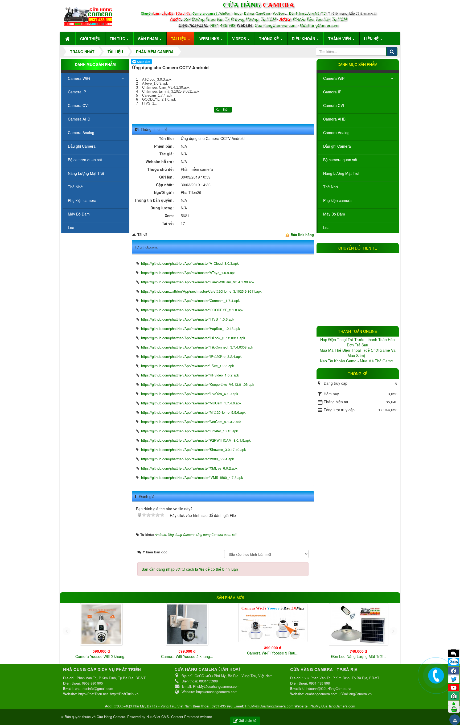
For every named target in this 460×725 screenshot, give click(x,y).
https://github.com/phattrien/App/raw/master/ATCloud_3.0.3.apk (190, 263)
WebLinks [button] (209, 38)
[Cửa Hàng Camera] (88, 15)
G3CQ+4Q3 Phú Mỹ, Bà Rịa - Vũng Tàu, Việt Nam (153, 706)
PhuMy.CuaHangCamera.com (332, 706)
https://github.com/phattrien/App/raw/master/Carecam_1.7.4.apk (190, 300)
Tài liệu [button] (179, 38)
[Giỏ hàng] (454, 708)
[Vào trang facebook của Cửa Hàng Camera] (453, 670)
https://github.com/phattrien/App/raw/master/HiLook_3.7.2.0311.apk (193, 337)
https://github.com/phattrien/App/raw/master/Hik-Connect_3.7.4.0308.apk (197, 347)
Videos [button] (239, 38)
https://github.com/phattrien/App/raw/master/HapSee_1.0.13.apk (190, 328)
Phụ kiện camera (337, 200)
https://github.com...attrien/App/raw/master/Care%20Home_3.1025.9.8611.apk (201, 291)
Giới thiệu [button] (90, 38)
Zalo (454, 662)
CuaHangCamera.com (276, 25)
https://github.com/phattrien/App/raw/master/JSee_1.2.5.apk (187, 365)
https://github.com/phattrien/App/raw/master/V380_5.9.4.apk (187, 458)
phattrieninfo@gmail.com (94, 688)
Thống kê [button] (269, 38)
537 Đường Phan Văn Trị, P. (208, 19)
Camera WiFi (334, 78)
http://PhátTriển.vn (124, 693)
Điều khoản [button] (304, 38)
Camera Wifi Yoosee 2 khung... (187, 656)
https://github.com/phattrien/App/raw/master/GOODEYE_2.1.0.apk (192, 309)
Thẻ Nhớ (330, 186)
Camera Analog (336, 132)
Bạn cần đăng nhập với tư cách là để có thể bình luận (190, 569)
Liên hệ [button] (372, 38)
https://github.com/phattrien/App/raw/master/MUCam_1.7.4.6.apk (191, 402)
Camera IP (332, 91)
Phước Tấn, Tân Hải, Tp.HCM (320, 19)
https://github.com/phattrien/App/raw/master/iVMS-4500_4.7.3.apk (192, 477)
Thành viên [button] (340, 38)
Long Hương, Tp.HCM (255, 19)
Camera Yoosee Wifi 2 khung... (101, 656)
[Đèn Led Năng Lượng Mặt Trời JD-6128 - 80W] (358, 624)
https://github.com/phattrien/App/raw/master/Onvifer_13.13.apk (189, 430)
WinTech (225, 13)
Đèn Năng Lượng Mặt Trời (307, 13)
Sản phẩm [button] (148, 38)
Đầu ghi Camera (337, 146)
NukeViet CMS (157, 716)
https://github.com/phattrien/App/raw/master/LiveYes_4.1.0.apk (189, 393)
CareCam (263, 13)
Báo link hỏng (302, 235)
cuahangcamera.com (321, 693)
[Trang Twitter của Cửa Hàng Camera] (453, 679)
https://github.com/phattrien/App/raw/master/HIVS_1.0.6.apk (187, 319)
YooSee (278, 13)
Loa (326, 227)
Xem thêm (223, 109)
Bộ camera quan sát (340, 159)
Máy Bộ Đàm (334, 214)
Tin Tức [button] (118, 38)
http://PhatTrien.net (93, 693)
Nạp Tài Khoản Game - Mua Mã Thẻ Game (357, 360)
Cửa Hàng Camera (111, 716)
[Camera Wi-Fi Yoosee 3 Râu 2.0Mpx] (272, 622)
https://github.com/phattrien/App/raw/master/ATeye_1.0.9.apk (188, 272)
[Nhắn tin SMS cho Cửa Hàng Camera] (453, 653)
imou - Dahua (244, 13)
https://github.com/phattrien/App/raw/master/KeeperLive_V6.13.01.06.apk (197, 384)
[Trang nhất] (68, 38)
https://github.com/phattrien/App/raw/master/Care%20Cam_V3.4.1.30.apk (197, 281)
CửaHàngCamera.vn (319, 25)
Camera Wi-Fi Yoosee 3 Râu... (272, 653)
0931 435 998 (223, 25)
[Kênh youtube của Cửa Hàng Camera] (454, 687)
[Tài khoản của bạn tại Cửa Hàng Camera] (453, 704)
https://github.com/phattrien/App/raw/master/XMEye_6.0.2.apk (189, 468)
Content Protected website (191, 716)
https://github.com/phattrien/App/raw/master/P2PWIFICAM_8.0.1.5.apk (196, 440)
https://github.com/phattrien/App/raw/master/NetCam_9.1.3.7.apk (191, 421)
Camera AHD (334, 119)
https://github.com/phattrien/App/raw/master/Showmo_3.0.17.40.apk (193, 449)
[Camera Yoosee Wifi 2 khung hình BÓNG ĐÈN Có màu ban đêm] (101, 624)
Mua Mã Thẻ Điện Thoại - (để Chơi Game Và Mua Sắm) (358, 352)
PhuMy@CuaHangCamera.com (269, 706)
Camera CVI (333, 105)
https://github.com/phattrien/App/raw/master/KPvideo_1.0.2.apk (190, 375)
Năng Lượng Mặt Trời (341, 173)
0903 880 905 (92, 683)
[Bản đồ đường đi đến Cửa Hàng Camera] (454, 695)
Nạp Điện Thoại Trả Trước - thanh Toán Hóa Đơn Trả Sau (357, 342)
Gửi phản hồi (248, 720)
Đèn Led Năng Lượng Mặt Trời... (358, 656)
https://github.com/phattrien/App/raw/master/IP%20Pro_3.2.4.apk (191, 356)
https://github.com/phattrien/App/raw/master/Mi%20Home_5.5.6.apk (193, 412)
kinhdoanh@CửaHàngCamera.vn (327, 688)
